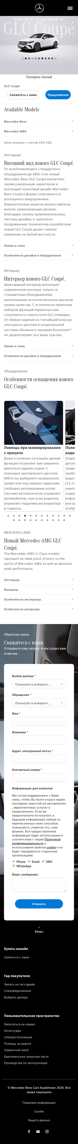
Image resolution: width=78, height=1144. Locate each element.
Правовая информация (39, 1103)
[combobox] (39, 683)
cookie (51, 847)
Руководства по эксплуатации (25, 1063)
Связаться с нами (16, 957)
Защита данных (39, 1120)
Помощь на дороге (17, 1043)
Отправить (39, 904)
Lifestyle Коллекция (18, 1037)
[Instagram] (47, 1131)
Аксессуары (12, 1031)
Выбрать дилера (16, 997)
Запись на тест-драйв (19, 984)
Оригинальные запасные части (26, 1056)
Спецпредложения (17, 991)
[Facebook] (29, 1131)
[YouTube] (38, 1131)
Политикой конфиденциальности (36, 841)
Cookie (39, 1111)
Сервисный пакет (16, 1050)
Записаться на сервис (19, 1024)
